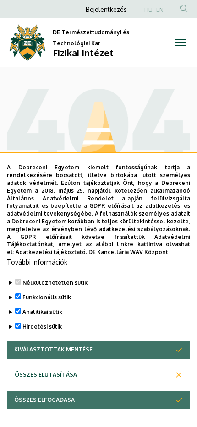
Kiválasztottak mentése (53, 349)
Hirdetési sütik (42, 326)
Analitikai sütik (42, 311)
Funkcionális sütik (46, 297)
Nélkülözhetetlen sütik (55, 282)
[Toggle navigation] (180, 42)
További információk (37, 262)
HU (148, 9)
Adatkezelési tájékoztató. (51, 252)
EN (160, 9)
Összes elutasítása (46, 374)
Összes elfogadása (44, 399)
